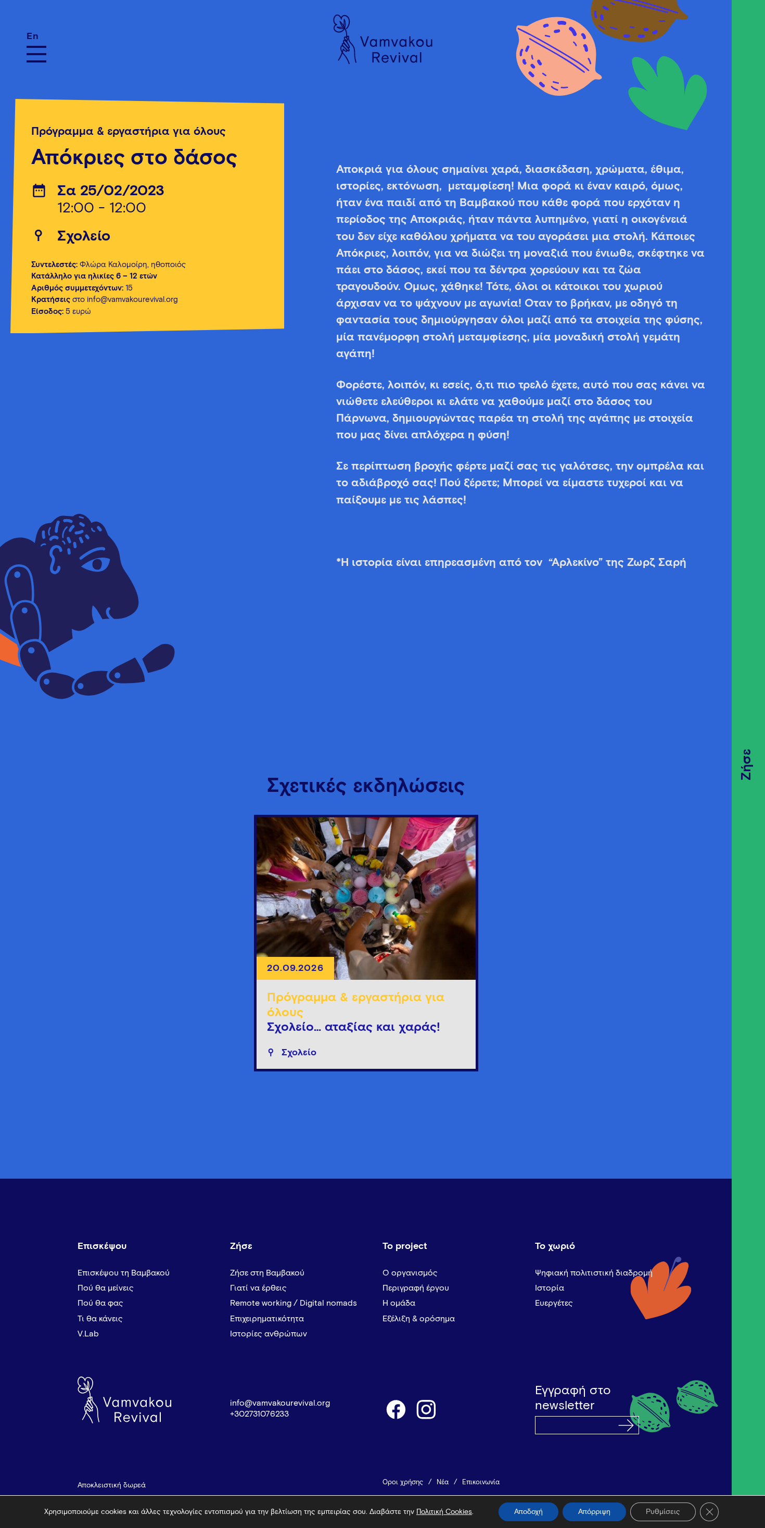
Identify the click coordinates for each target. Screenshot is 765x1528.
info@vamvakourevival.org (280, 1403)
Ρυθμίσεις (663, 1512)
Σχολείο (83, 236)
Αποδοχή (528, 1512)
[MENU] (36, 54)
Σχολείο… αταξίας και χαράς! (353, 1027)
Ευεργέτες (554, 1303)
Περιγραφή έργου (415, 1288)
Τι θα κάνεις (100, 1319)
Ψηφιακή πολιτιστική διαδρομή (594, 1273)
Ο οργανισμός (410, 1273)
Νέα (443, 1482)
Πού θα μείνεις (106, 1288)
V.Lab (88, 1334)
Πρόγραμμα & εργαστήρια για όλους (128, 131)
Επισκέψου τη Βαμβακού (124, 1273)
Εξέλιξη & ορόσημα (418, 1319)
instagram (427, 1408)
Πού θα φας (100, 1303)
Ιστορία (549, 1288)
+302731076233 (259, 1414)
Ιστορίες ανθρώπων (268, 1334)
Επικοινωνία (481, 1482)
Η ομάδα (398, 1303)
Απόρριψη (594, 1512)
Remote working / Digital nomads (293, 1303)
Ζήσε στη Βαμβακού (267, 1273)
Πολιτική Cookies (444, 1512)
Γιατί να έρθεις (258, 1288)
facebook (395, 1408)
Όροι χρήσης (402, 1482)
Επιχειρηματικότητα (267, 1319)
